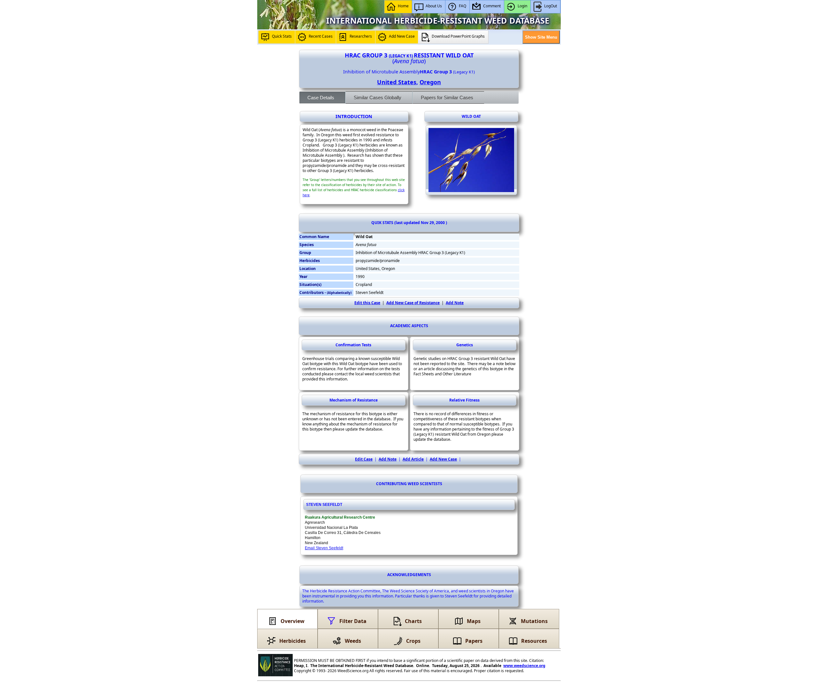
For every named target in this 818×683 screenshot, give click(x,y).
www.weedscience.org (524, 665)
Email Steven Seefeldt (324, 548)
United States (396, 82)
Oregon (430, 82)
